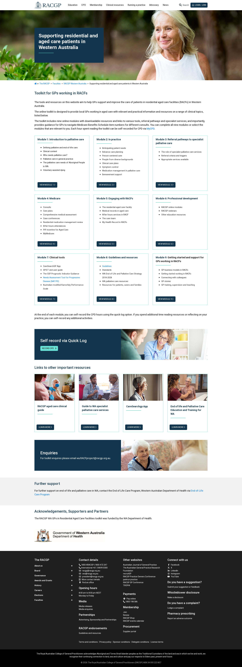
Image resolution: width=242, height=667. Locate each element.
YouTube (175, 576)
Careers (38, 590)
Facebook (175, 565)
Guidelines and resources (90, 633)
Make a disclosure (175, 597)
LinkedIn (174, 571)
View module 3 (165, 185)
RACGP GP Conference (133, 582)
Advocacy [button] (154, 5)
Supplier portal (129, 631)
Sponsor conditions (121, 642)
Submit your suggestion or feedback (183, 587)
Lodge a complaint (175, 608)
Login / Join (200, 5)
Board (37, 571)
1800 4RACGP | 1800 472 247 (94, 565)
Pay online (131, 599)
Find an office (88, 582)
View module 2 (106, 185)
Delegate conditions (140, 642)
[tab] (72, 5)
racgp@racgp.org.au (91, 571)
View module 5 (106, 244)
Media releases (85, 606)
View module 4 (47, 244)
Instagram (175, 573)
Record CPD (48, 348)
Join (125, 612)
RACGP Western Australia (75, 83)
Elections (38, 595)
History (37, 585)
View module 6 (165, 244)
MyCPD (150, 128)
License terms (157, 642)
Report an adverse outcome (179, 618)
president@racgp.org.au (92, 576)
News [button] (165, 5)
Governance (40, 575)
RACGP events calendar (133, 621)
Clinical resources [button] (115, 5)
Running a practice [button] (136, 5)
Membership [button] (96, 5)
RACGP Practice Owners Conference (139, 576)
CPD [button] (83, 5)
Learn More (45, 427)
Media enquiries (86, 609)
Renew (126, 615)
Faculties (57, 83)
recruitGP (127, 573)
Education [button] (72, 5)
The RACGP (44, 83)
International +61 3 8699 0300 (94, 568)
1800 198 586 (131, 601)
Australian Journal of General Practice (140, 565)
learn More (89, 427)
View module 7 (47, 299)
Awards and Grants (43, 580)
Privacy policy (105, 642)
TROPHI (126, 585)
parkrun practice (130, 579)
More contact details (91, 579)
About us (38, 566)
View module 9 (165, 299)
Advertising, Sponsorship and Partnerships (97, 620)
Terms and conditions (88, 642)
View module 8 (106, 299)
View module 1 (47, 185)
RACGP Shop (129, 618)
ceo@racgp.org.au (90, 573)
